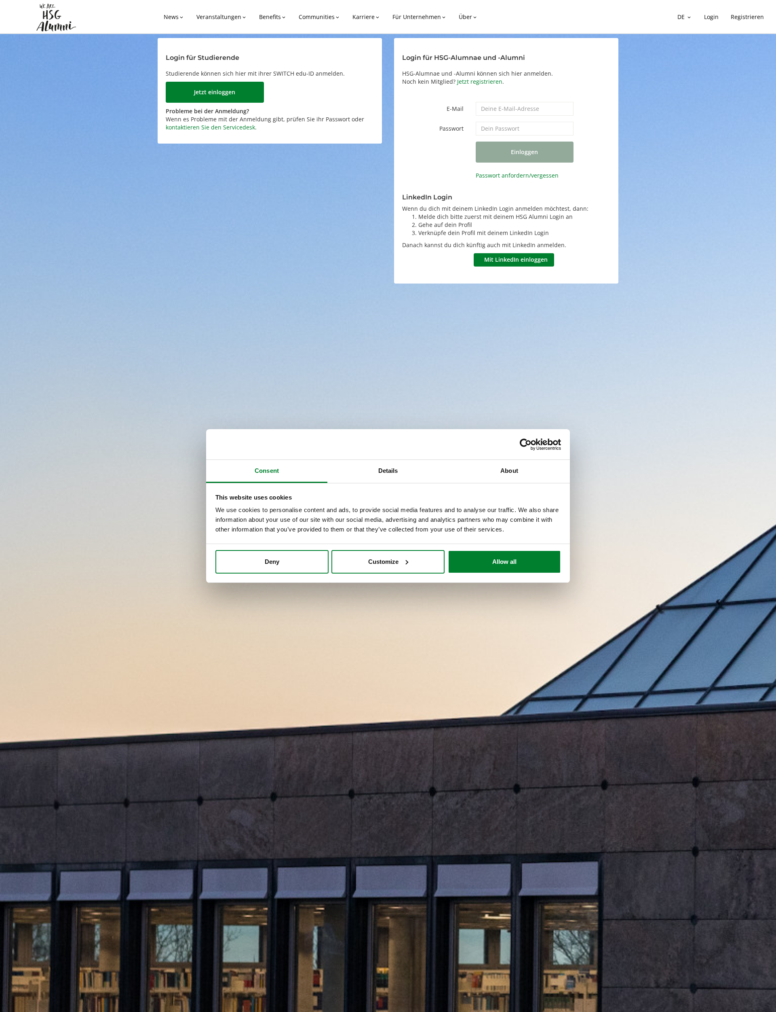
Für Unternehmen (419, 17)
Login (711, 17)
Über (468, 17)
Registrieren (747, 17)
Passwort (451, 128)
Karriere (366, 17)
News (174, 17)
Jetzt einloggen (214, 92)
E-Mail (455, 108)
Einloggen (524, 152)
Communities (319, 17)
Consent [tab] (267, 470)
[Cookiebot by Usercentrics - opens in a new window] (525, 444)
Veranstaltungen (221, 17)
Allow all (504, 561)
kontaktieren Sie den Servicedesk (210, 127)
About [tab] (509, 470)
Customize (383, 561)
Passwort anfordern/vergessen (517, 175)
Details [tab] (388, 470)
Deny (272, 561)
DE (684, 17)
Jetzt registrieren (479, 81)
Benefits (273, 17)
